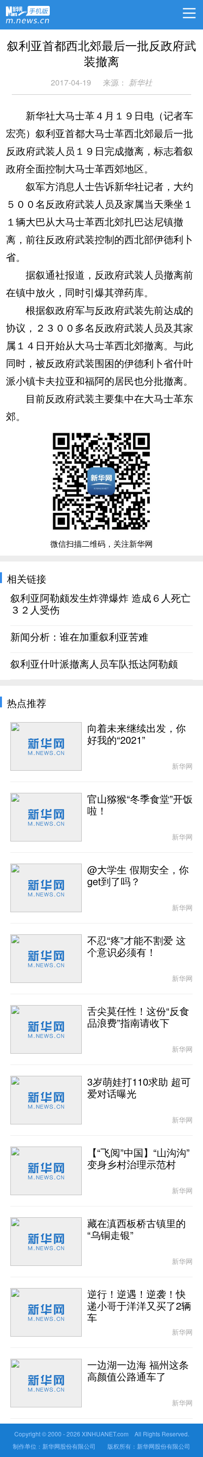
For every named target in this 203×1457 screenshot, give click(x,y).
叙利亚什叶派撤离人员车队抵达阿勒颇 (94, 664)
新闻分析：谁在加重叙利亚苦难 (79, 637)
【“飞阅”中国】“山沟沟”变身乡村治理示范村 (138, 1159)
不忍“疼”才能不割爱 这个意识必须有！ (136, 946)
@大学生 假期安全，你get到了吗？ (138, 876)
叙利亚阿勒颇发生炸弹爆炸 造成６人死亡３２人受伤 (100, 604)
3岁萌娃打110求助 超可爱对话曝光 (139, 1088)
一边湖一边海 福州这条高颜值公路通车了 (138, 1371)
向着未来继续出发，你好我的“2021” (136, 734)
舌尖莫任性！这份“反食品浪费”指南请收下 (138, 1017)
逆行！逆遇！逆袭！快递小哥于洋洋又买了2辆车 (139, 1306)
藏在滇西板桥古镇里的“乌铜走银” (136, 1229)
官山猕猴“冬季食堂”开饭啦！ (140, 805)
